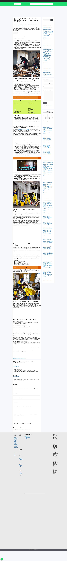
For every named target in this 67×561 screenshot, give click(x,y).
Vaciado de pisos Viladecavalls (47, 134)
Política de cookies (26, 436)
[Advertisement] (33, 11)
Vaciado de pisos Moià (46, 243)
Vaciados (20, 471)
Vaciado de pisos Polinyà (46, 222)
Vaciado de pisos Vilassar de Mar (48, 126)
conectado (21, 429)
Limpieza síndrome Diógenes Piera (48, 31)
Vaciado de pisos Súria (46, 151)
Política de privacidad (27, 437)
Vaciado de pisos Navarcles (47, 233)
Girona (20, 464)
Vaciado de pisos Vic (46, 137)
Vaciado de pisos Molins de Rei (47, 242)
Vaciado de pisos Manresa (47, 249)
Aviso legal (25, 438)
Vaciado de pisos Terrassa (47, 147)
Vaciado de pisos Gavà (46, 271)
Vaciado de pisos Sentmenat (47, 153)
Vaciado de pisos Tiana (46, 146)
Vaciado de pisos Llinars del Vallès (48, 253)
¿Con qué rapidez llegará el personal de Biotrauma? (15, 454)
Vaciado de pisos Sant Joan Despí (48, 186)
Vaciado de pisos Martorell (47, 248)
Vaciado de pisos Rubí (46, 216)
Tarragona (20, 465)
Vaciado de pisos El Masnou (47, 277)
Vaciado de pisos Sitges (46, 152)
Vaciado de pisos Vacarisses (47, 139)
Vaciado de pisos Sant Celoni (47, 202)
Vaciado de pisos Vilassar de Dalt (48, 127)
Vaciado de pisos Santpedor (47, 154)
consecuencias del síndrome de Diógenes (19, 25)
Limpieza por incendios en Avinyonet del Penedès (19, 358)
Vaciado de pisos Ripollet (46, 218)
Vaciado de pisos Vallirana (47, 138)
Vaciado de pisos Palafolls (47, 230)
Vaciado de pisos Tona (46, 145)
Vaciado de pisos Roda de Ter (47, 217)
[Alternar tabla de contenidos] (17, 32)
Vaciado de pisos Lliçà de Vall (47, 254)
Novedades (20, 459)
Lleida (20, 466)
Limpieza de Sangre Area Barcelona (15, 438)
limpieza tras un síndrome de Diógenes (23, 129)
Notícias (20, 458)
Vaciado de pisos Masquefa (47, 247)
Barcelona (20, 463)
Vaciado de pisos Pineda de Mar (47, 223)
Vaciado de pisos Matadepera (47, 246)
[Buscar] (51, 20)
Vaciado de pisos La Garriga (47, 262)
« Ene (48, 121)
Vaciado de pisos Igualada (47, 267)
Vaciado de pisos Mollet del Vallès (48, 241)
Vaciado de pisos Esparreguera (47, 274)
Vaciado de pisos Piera (46, 224)
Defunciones (21, 469)
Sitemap (36, 549)
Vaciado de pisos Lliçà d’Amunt (47, 255)
